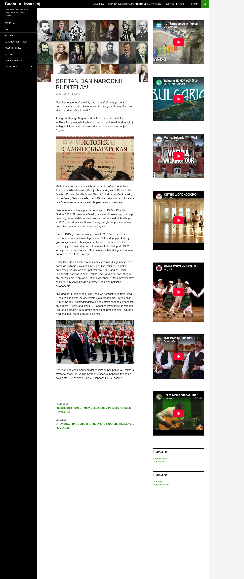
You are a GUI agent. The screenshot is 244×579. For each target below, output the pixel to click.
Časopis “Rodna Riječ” (16, 42)
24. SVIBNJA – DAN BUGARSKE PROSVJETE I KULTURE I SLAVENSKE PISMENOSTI (95, 424)
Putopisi (9, 54)
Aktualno (10, 23)
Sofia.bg (157, 481)
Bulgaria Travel (161, 484)
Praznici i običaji (13, 48)
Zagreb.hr (158, 461)
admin (77, 94)
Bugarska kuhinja (14, 60)
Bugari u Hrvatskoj (22, 4)
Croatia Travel (160, 458)
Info (7, 29)
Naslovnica (98, 4)
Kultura (9, 36)
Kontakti (194, 4)
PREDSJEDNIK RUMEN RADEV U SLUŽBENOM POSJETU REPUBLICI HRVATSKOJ (94, 408)
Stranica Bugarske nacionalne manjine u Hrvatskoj (134, 4)
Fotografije (11, 67)
